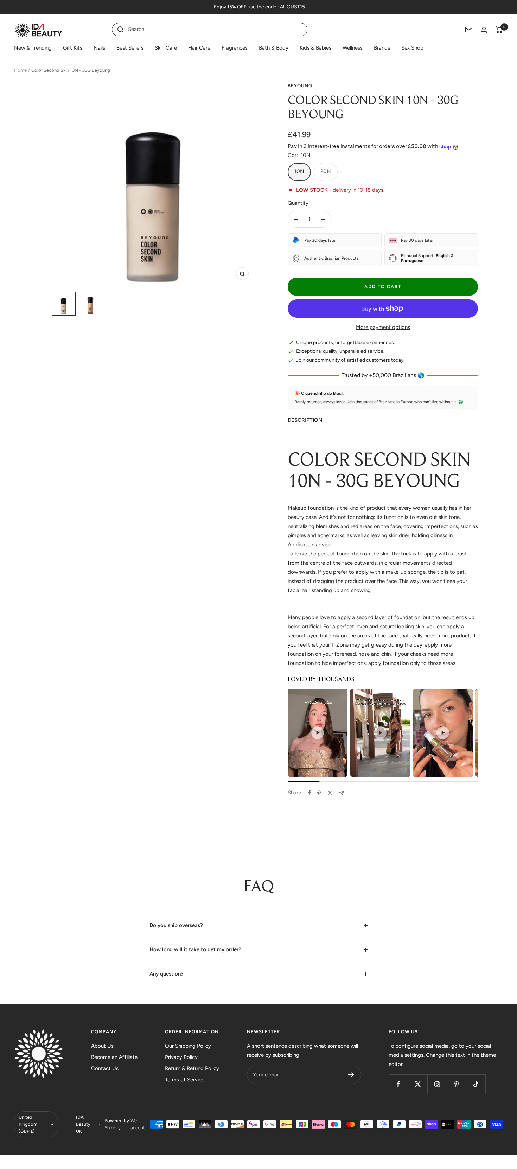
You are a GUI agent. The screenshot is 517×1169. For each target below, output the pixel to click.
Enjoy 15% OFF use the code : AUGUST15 (259, 7)
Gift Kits (72, 48)
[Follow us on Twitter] (417, 1084)
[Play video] (317, 732)
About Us (102, 1046)
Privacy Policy (181, 1057)
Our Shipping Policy (188, 1046)
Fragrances (235, 48)
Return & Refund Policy (192, 1068)
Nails (99, 48)
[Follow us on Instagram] (437, 1084)
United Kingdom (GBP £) (28, 1124)
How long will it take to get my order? (195, 949)
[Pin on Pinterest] (319, 792)
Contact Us (105, 1068)
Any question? (166, 974)
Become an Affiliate (114, 1057)
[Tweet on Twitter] (330, 792)
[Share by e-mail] (341, 793)
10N (299, 171)
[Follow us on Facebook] (398, 1084)
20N (325, 171)
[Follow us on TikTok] (475, 1084)
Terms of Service (184, 1079)
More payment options (383, 327)
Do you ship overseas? (176, 925)
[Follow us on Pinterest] (456, 1084)
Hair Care (199, 48)
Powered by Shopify (116, 1124)
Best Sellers (129, 48)
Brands (382, 48)
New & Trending (33, 48)
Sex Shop (412, 48)
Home (20, 70)
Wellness (353, 48)
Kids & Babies (315, 48)
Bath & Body (273, 48)
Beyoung (300, 85)
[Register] (351, 1074)
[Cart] (499, 29)
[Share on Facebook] (309, 792)
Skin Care (166, 48)
